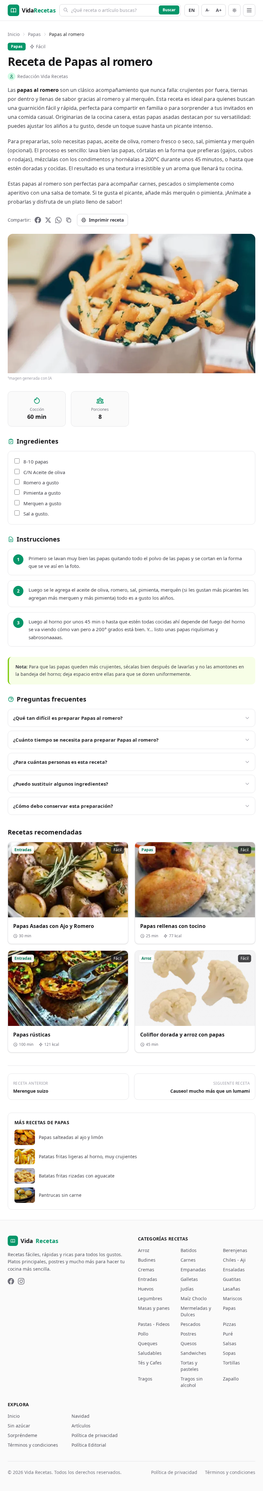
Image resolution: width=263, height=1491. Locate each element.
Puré (228, 1334)
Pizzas (229, 1324)
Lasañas (231, 1289)
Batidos (189, 1250)
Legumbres (150, 1298)
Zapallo (231, 1379)
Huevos (146, 1289)
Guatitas (232, 1279)
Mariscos (232, 1298)
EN (192, 10)
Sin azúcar (19, 1426)
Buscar (169, 10)
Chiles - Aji (234, 1260)
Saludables (150, 1353)
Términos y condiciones (33, 1445)
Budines (147, 1260)
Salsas (229, 1343)
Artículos (81, 1426)
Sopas (229, 1353)
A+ (219, 10)
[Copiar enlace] (68, 220)
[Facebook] (38, 220)
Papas (34, 34)
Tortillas (231, 1363)
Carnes (188, 1260)
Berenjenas (235, 1250)
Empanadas (193, 1269)
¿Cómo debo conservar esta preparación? (63, 806)
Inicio (14, 34)
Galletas (189, 1279)
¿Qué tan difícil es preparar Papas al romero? (68, 718)
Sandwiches (193, 1353)
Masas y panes (154, 1308)
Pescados (190, 1324)
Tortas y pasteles (190, 1366)
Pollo (143, 1334)
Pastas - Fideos (154, 1324)
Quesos (189, 1343)
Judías (187, 1289)
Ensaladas (234, 1269)
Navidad (80, 1416)
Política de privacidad (95, 1435)
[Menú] (249, 10)
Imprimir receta (106, 220)
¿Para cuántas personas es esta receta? (60, 762)
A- (207, 10)
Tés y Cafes (150, 1363)
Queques (147, 1343)
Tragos (145, 1379)
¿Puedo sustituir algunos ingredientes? (60, 784)
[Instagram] (21, 1281)
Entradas (147, 1279)
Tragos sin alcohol (192, 1382)
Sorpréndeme (22, 1435)
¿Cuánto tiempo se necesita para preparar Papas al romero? (85, 740)
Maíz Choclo (194, 1298)
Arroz (143, 1250)
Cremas (146, 1269)
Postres (188, 1334)
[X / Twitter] (48, 220)
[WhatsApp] (58, 220)
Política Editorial (89, 1445)
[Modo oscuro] (234, 10)
